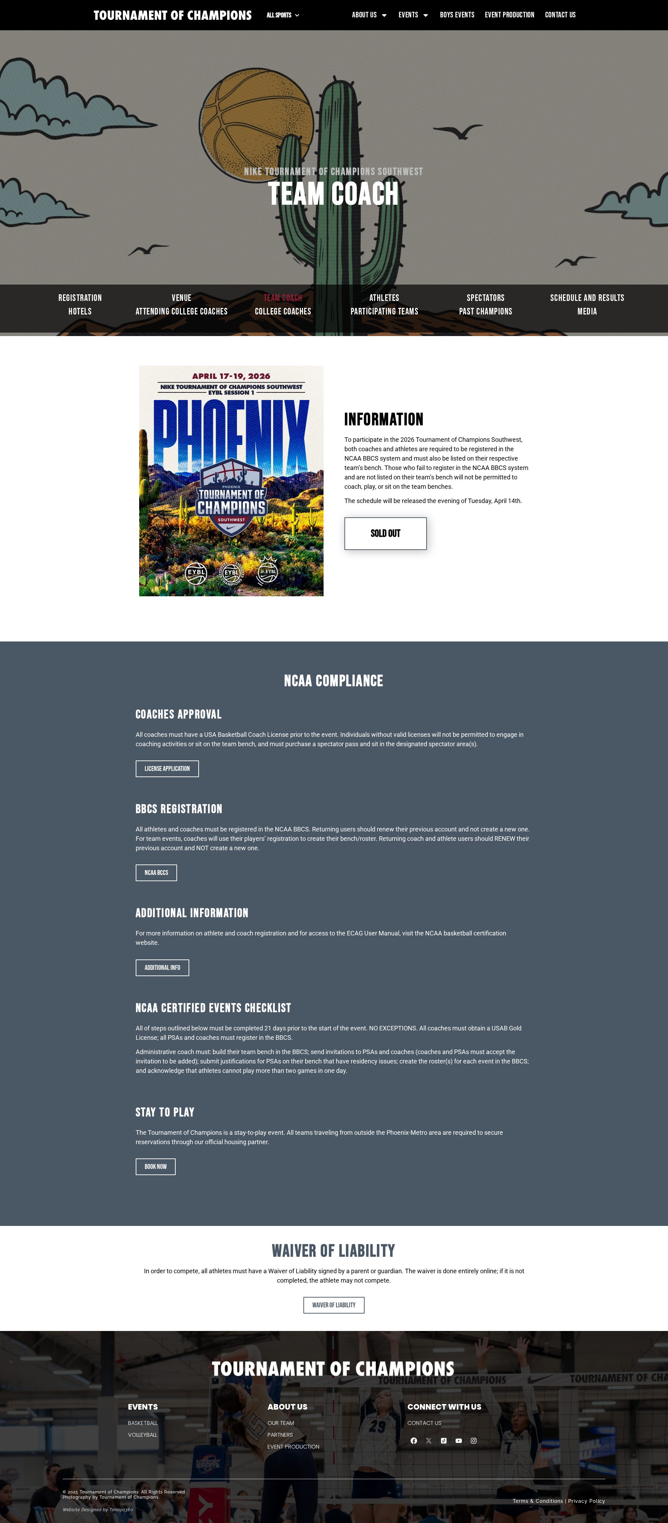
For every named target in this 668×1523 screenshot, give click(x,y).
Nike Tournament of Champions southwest (333, 172)
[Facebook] (414, 1441)
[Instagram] (473, 1441)
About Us (364, 15)
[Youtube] (459, 1441)
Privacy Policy (586, 1501)
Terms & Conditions (538, 1501)
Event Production (509, 15)
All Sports (279, 15)
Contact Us (560, 15)
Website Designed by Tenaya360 (98, 1509)
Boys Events (457, 15)
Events (408, 15)
